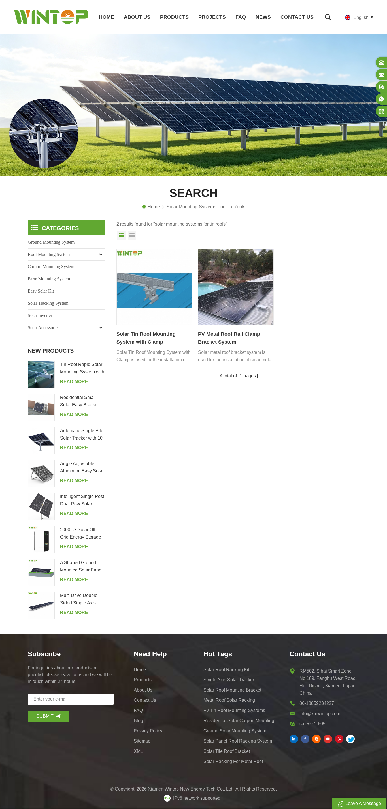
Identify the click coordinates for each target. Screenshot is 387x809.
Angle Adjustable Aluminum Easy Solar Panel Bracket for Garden (82, 468)
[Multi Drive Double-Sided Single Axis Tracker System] (41, 605)
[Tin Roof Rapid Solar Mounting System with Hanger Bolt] (41, 374)
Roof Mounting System (49, 254)
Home (106, 17)
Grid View (121, 235)
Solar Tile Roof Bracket (226, 751)
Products (174, 17)
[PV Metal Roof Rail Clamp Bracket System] (236, 287)
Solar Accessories (43, 327)
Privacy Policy (148, 730)
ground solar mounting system (234, 730)
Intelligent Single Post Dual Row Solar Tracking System (82, 501)
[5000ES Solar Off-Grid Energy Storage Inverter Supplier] (41, 539)
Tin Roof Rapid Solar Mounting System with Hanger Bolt (82, 369)
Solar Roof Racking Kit (226, 669)
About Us (137, 17)
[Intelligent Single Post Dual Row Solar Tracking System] (41, 506)
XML (138, 751)
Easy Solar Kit (41, 291)
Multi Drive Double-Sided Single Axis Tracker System (79, 600)
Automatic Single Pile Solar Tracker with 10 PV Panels (81, 435)
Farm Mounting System (49, 278)
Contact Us (297, 17)
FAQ (240, 17)
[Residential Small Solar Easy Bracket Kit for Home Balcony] (41, 407)
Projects (212, 17)
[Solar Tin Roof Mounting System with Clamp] (154, 287)
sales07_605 (312, 723)
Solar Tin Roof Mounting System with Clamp (146, 338)
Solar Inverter (40, 315)
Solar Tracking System (48, 303)
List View (132, 235)
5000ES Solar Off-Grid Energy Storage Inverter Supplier (80, 534)
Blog (138, 720)
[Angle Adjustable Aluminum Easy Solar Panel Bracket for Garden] (41, 473)
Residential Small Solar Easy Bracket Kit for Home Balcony (81, 402)
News (263, 17)
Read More (74, 381)
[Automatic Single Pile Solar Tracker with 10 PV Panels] (41, 440)
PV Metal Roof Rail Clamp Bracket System (229, 338)
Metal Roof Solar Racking (229, 700)
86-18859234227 (316, 703)
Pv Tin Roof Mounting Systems (234, 710)
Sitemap (142, 741)
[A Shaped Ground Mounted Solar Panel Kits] (41, 572)
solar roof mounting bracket (232, 690)
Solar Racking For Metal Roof (233, 761)
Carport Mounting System (51, 266)
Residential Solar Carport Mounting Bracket (241, 720)
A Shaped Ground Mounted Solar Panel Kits (81, 567)
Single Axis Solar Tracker (228, 679)
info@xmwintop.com (319, 713)
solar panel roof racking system (237, 741)
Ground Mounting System (51, 242)
